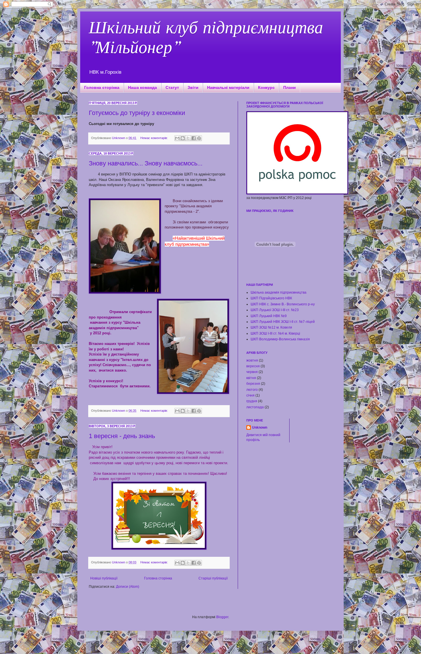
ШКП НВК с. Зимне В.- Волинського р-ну (283, 304)
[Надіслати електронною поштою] (177, 138)
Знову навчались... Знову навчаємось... (145, 163)
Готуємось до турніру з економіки (137, 112)
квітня (251, 378)
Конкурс (266, 87)
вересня (253, 366)
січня (250, 395)
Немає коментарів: (154, 138)
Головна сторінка (101, 87)
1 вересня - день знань (122, 436)
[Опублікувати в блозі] (183, 138)
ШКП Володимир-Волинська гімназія (280, 339)
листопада (255, 407)
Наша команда (142, 87)
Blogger (222, 617)
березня (253, 384)
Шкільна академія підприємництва (278, 292)
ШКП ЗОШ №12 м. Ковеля (271, 327)
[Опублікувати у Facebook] (193, 138)
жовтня (252, 360)
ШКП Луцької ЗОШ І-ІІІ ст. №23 (275, 310)
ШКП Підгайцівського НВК (271, 298)
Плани (289, 87)
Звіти (193, 87)
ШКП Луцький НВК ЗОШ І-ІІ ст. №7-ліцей (283, 322)
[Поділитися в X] (188, 138)
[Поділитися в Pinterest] (199, 138)
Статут (172, 87)
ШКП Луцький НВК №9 (269, 316)
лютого (252, 390)
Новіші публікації (103, 578)
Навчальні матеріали (228, 87)
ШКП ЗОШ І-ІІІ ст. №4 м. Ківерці (275, 333)
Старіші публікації (213, 578)
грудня (251, 401)
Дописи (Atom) (127, 587)
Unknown (259, 427)
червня (252, 372)
